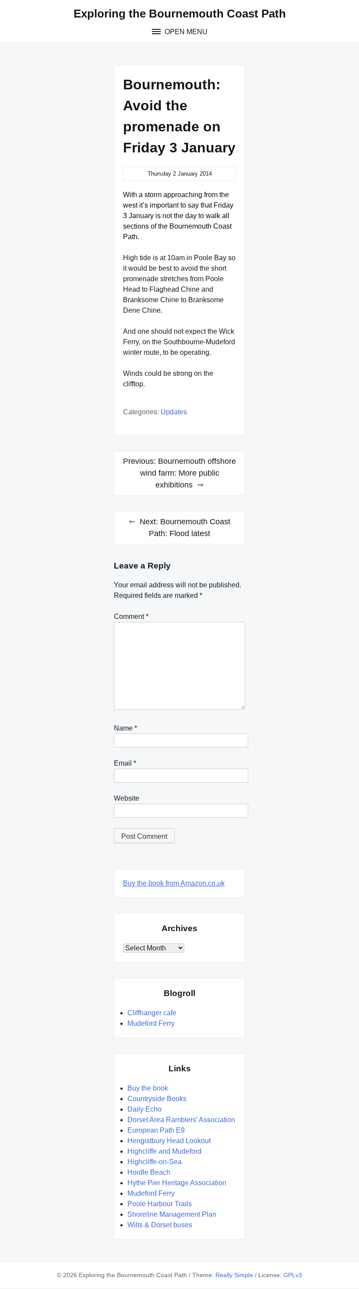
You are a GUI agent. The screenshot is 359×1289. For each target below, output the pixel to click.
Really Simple (234, 1274)
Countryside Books (157, 1098)
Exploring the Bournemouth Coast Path (180, 13)
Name (125, 728)
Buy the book (147, 1088)
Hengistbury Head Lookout (169, 1140)
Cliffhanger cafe (151, 1013)
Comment (131, 616)
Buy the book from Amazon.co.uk (174, 883)
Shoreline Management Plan (171, 1214)
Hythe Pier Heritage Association (176, 1183)
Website (126, 798)
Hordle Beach (148, 1172)
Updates (174, 412)
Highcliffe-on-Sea (154, 1161)
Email (125, 763)
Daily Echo (144, 1109)
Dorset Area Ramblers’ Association (181, 1119)
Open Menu (185, 31)
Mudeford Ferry (151, 1023)
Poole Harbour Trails (159, 1204)
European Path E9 (156, 1130)
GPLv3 (292, 1274)
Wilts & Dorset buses (159, 1225)
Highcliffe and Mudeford (164, 1151)
